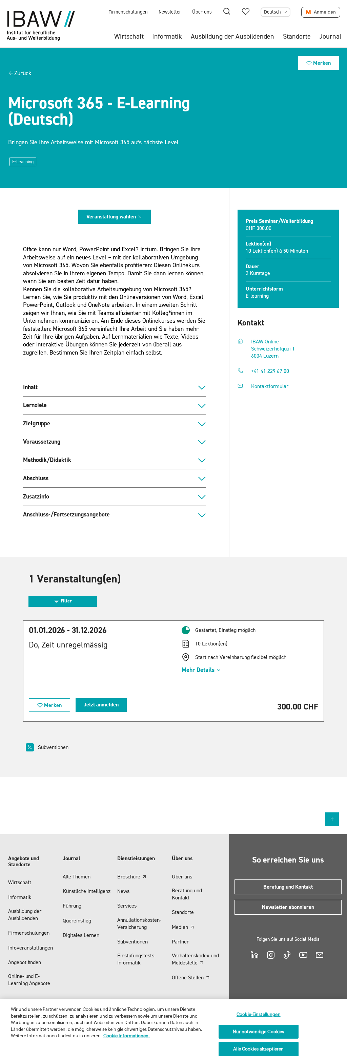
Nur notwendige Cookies (258, 1031)
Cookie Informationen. (126, 1036)
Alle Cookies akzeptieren (258, 1049)
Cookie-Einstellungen (259, 1014)
